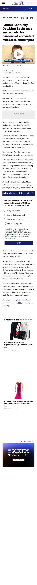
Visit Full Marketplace (26, 319)
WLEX (20, 302)
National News (10, 18)
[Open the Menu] (3, 3)
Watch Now (31, 3)
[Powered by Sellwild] (30, 441)
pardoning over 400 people (12, 83)
